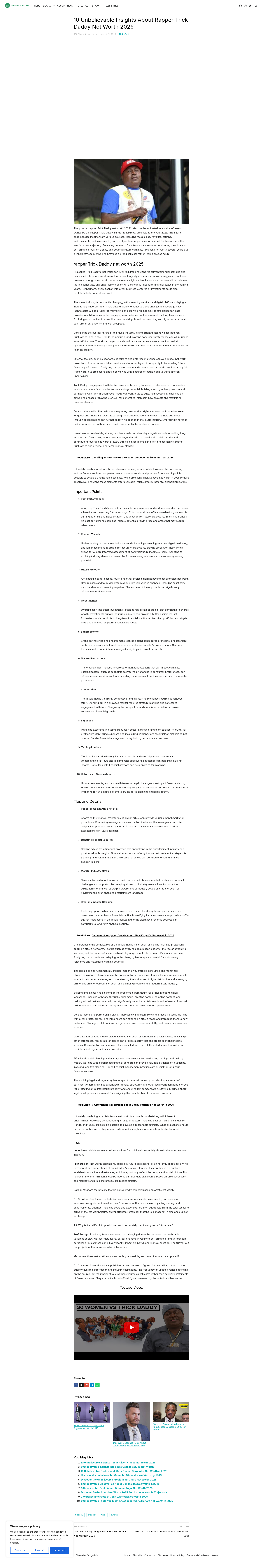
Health (71, 5)
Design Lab (92, 1555)
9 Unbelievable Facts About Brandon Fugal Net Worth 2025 (117, 1488)
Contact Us (149, 1555)
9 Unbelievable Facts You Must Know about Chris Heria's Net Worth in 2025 (127, 1500)
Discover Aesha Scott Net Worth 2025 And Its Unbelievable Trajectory (124, 1492)
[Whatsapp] (97, 1385)
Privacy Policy (177, 1555)
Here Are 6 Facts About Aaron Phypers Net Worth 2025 (89, 1427)
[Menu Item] (240, 6)
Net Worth (97, 5)
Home (37, 5)
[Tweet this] (81, 1385)
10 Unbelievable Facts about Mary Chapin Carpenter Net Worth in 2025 (124, 1471)
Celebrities (111, 5)
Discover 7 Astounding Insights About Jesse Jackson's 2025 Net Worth (169, 1427)
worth (115, 1514)
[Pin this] (86, 1385)
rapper (92, 1514)
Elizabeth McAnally (87, 34)
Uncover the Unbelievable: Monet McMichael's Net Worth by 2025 (121, 1475)
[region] (39, 1539)
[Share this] (76, 1385)
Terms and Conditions (198, 1555)
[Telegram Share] (92, 1385)
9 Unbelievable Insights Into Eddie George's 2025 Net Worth (117, 1466)
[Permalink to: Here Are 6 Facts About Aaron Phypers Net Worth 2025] (92, 1413)
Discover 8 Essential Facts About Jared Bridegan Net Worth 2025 (129, 1444)
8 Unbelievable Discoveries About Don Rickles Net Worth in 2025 (120, 1483)
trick (104, 1514)
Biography (49, 5)
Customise (20, 1550)
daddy (79, 1514)
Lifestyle (83, 5)
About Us (137, 1555)
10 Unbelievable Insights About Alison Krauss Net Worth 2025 (118, 1462)
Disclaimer (163, 1555)
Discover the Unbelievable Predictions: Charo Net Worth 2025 (118, 1479)
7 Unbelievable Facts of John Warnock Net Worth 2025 (114, 1496)
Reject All (39, 1550)
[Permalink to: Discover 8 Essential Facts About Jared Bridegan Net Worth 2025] (131, 1421)
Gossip (61, 5)
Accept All (59, 1550)
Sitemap (215, 1555)
